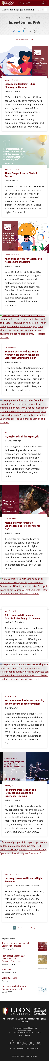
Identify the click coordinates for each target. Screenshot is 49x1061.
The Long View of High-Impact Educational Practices (15, 944)
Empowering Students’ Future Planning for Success (20, 85)
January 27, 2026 (12, 169)
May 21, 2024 (10, 611)
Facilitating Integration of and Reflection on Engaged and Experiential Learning (20, 793)
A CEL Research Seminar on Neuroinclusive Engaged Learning (22, 616)
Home (21, 17)
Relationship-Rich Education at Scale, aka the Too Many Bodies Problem (24, 702)
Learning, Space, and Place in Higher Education (24, 880)
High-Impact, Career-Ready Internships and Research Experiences (14, 958)
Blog (28, 17)
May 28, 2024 (10, 518)
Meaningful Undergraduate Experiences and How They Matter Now (22, 526)
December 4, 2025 (12, 255)
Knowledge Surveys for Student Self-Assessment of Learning (24, 260)
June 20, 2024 (10, 432)
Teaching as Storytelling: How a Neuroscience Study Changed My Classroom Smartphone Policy (22, 354)
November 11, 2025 (13, 347)
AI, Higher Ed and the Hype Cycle (22, 436)
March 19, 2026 (11, 80)
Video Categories (9, 977)
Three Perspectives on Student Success (21, 174)
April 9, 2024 (10, 786)
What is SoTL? (8, 969)
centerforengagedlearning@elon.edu (24, 1048)
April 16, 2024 (10, 696)
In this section (26, 39)
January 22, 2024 (12, 874)
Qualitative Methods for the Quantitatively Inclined (14, 987)
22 (31, 927)
